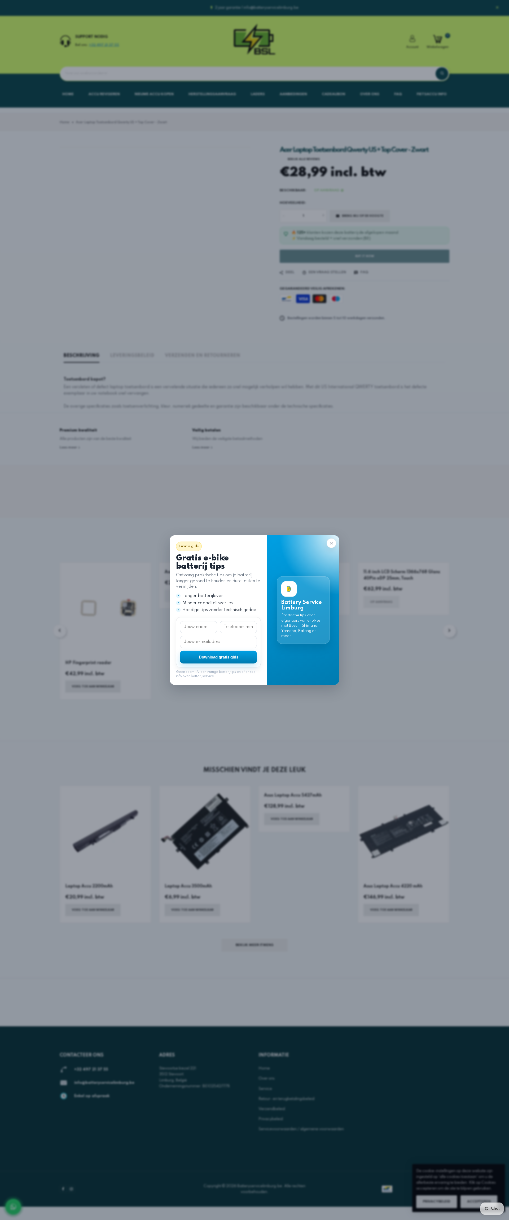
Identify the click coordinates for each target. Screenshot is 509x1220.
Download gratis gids (218, 657)
